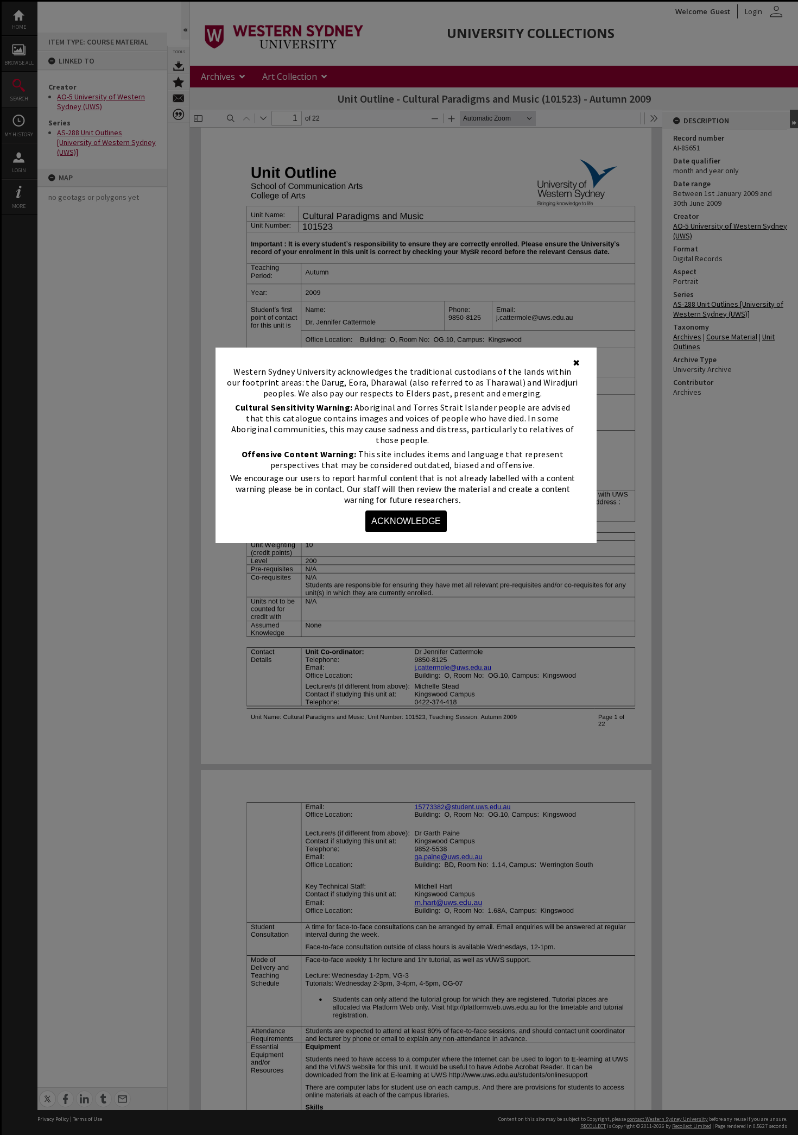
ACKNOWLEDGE (406, 521)
